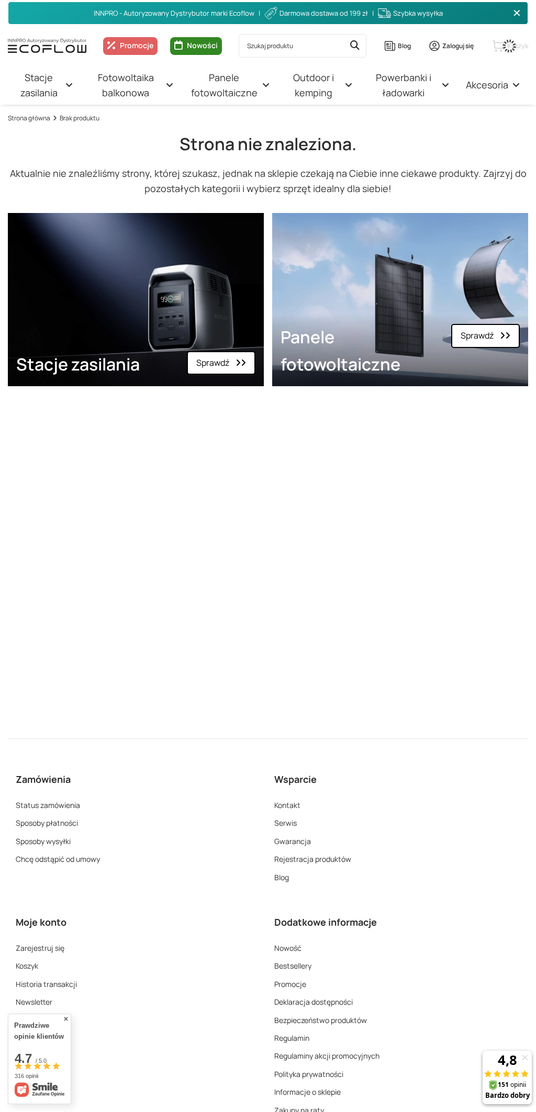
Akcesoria (487, 84)
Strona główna (29, 118)
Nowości (202, 45)
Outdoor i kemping (313, 85)
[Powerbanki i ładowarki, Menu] (445, 85)
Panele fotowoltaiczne (224, 85)
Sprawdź (212, 362)
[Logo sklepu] (47, 45)
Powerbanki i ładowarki (403, 85)
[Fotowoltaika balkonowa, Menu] (169, 85)
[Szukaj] (354, 46)
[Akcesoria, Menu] (516, 85)
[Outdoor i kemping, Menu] (348, 85)
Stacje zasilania (39, 85)
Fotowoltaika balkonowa (126, 85)
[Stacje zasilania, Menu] (69, 85)
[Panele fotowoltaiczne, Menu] (266, 85)
